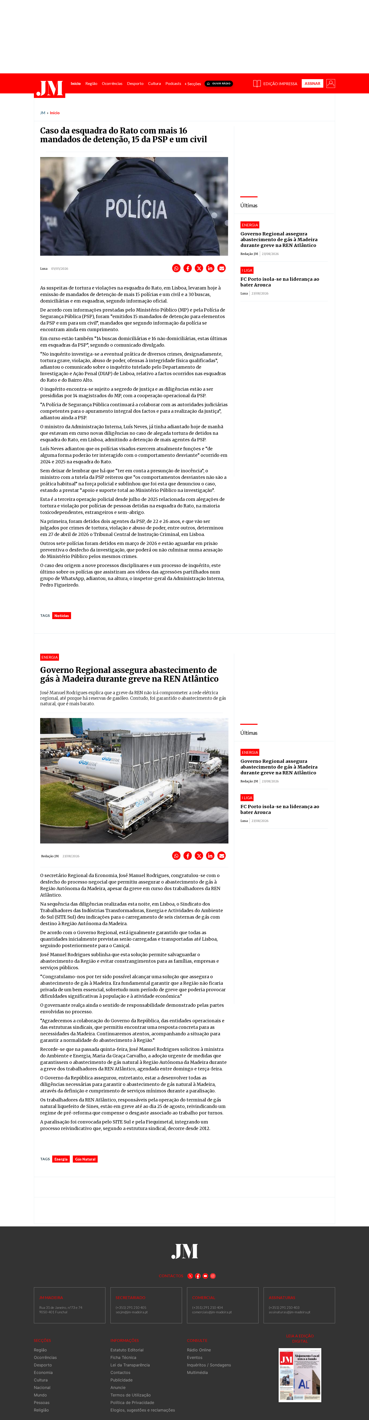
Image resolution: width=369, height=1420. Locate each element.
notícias (61, 616)
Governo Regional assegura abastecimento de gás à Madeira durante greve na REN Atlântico (279, 239)
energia (61, 1159)
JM (42, 112)
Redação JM (249, 254)
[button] (330, 83)
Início (55, 112)
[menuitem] (76, 83)
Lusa (244, 293)
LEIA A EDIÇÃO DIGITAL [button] (300, 1338)
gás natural (85, 1159)
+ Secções (192, 83)
